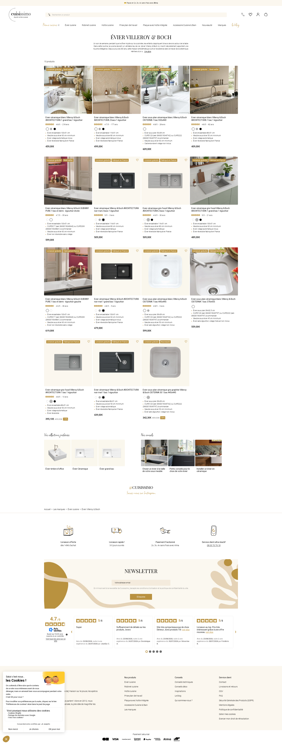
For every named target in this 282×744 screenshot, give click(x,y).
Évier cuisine (70, 25)
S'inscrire (141, 597)
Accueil (47, 509)
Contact (222, 682)
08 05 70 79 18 (213, 545)
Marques (222, 25)
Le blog (178, 696)
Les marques (59, 509)
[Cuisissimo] (20, 14)
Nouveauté (207, 25)
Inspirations (180, 691)
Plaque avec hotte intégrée (155, 25)
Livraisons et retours (228, 686)
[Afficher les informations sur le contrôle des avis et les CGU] (67, 634)
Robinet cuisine (89, 25)
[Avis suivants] (236, 632)
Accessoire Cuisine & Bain (184, 25)
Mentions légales (226, 705)
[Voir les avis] (68, 124)
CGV (221, 691)
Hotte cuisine (108, 25)
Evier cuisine (130, 682)
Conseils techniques (184, 682)
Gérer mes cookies (227, 714)
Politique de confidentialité (231, 709)
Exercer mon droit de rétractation (234, 719)
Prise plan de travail (128, 25)
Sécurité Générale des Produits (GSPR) (236, 700)
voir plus (186, 629)
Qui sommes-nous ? (183, 700)
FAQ (221, 696)
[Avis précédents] (71, 632)
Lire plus (147, 52)
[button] (265, 15)
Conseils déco (181, 686)
